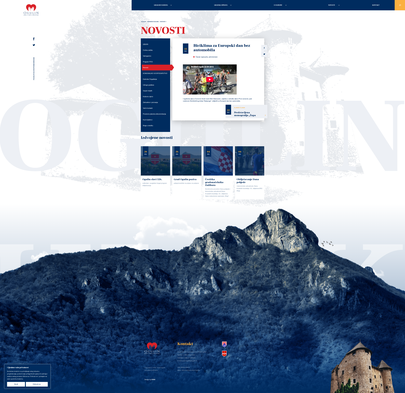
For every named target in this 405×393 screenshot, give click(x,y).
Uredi (16, 384)
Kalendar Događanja (150, 79)
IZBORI (145, 44)
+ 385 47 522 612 (189, 355)
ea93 (153, 379)
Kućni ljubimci (147, 120)
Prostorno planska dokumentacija (154, 114)
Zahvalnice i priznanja (150, 102)
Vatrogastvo (147, 56)
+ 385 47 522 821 (190, 358)
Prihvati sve (37, 384)
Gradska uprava (220, 5)
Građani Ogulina (161, 5)
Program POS (148, 62)
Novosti (331, 5)
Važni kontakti (148, 108)
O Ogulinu (278, 5)
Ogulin (143, 21)
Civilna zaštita (148, 50)
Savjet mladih (147, 91)
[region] (27, 376)
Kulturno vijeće (148, 96)
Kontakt (375, 5)
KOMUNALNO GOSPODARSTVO (155, 73)
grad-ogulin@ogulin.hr (189, 361)
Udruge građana (148, 85)
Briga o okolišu (148, 125)
